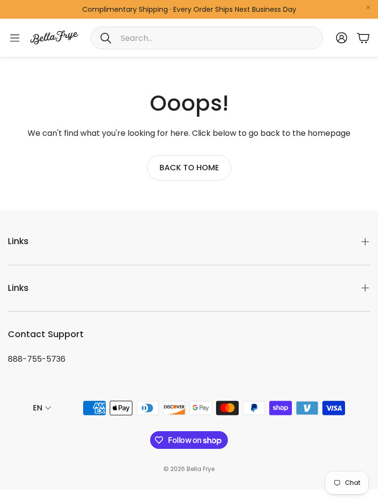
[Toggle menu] (15, 38)
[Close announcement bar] (368, 7)
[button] (206, 38)
